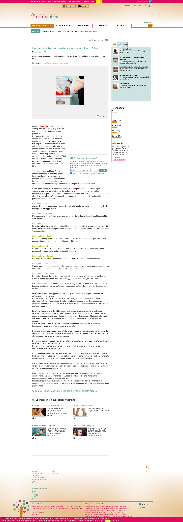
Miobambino (36, 52)
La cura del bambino (48, 31)
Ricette (34, 493)
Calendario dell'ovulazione (41, 477)
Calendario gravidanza (74, 1)
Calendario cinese (88, 1)
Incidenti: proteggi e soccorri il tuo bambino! (132, 58)
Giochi (34, 498)
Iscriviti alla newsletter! (96, 40)
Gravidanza (83, 26)
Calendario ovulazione (59, 1)
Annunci (34, 497)
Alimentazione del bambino (89, 31)
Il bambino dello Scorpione (43, 425)
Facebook (145, 504)
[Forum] (114, 44)
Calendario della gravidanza (37, 474)
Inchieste (116, 157)
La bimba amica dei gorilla (129, 75)
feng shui (46, 63)
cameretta (64, 63)
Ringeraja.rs (121, 510)
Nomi (49, 1)
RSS (143, 508)
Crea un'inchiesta (119, 160)
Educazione (75, 31)
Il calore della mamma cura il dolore (47, 406)
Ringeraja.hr (119, 512)
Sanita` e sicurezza (63, 31)
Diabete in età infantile (82, 406)
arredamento (54, 63)
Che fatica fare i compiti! (83, 425)
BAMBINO (35, 31)
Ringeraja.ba (127, 516)
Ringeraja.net (124, 508)
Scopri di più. (116, 521)
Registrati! (147, 22)
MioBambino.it (121, 506)
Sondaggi (147, 6)
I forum (127, 6)
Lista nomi (55, 473)
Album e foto (137, 6)
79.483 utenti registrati (141, 1)
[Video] (119, 44)
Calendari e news (38, 483)
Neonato (102, 26)
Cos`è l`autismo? (126, 49)
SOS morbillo (124, 83)
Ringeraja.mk (125, 514)
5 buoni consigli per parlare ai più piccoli (134, 67)
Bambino (121, 26)
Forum (44, 1)
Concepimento (64, 26)
